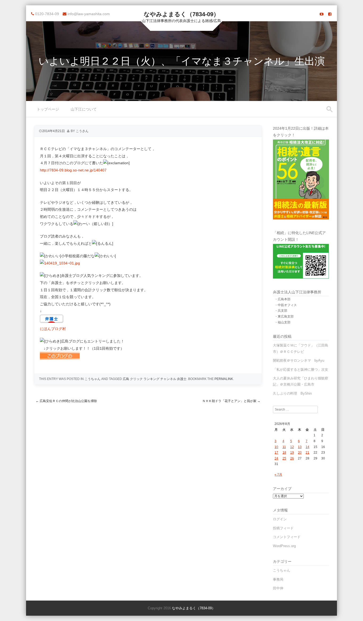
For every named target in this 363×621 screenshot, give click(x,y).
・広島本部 (282, 299)
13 (300, 447)
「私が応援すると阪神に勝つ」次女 (300, 369)
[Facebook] (330, 14)
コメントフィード (287, 537)
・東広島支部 (284, 316)
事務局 (278, 579)
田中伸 (278, 588)
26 (292, 458)
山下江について (84, 109)
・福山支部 (282, 322)
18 (284, 452)
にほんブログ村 (53, 329)
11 (284, 447)
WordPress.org (284, 546)
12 (292, 447)
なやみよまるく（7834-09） (181, 14)
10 (276, 447)
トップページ (48, 109)
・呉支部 (281, 310)
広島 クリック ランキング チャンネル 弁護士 (155, 379)
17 (276, 452)
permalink (223, 379)
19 (292, 452)
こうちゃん (92, 379)
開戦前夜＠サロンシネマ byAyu (298, 360)
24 (276, 458)
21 (307, 452)
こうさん (82, 131)
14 (307, 447)
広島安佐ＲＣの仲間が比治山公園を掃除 (66, 401)
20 (300, 452)
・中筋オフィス (286, 305)
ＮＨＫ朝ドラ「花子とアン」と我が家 (231, 401)
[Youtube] (321, 14)
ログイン (280, 519)
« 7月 (278, 474)
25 (284, 458)
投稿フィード (283, 528)
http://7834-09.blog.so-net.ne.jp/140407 (73, 170)
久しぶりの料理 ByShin (292, 393)
